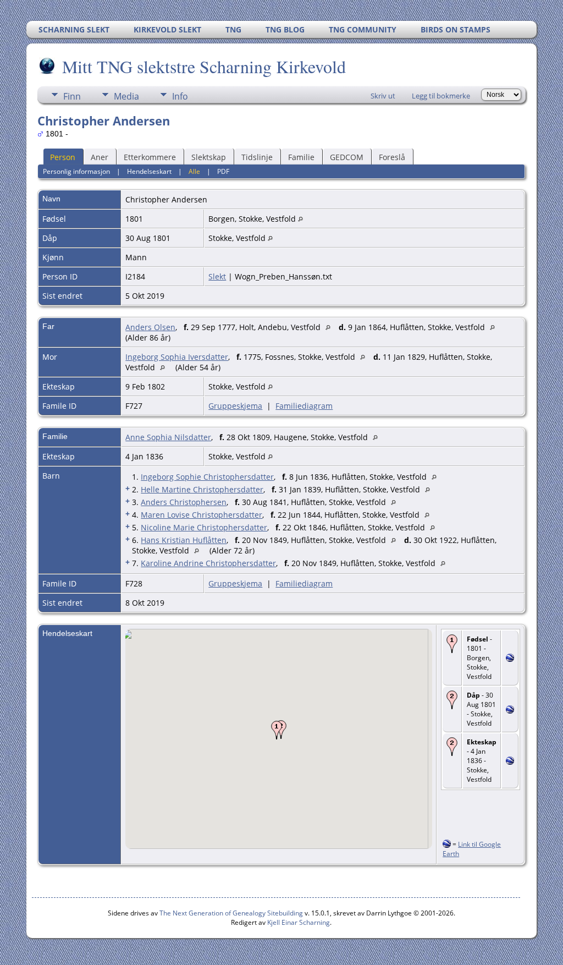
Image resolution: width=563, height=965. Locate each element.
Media (126, 96)
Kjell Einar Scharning (298, 922)
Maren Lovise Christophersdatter (201, 514)
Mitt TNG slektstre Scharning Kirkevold (204, 66)
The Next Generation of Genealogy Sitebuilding (231, 913)
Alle (194, 171)
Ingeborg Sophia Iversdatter (176, 357)
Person (62, 157)
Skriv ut (383, 96)
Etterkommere (150, 157)
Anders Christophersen (184, 502)
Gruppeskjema (235, 406)
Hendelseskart (149, 171)
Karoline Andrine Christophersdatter (208, 563)
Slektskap (208, 157)
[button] (276, 730)
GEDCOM (346, 157)
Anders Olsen (150, 327)
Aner (99, 157)
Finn (72, 96)
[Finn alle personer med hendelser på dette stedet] (300, 218)
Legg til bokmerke (441, 96)
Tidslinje (257, 157)
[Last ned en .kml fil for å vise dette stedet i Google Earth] (510, 659)
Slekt (217, 276)
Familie (301, 157)
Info (180, 96)
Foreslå (392, 157)
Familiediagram (304, 406)
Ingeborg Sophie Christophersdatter (207, 476)
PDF (223, 171)
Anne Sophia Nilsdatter (168, 437)
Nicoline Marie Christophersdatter (204, 527)
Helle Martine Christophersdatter (202, 489)
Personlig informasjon (76, 171)
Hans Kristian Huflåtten (184, 540)
